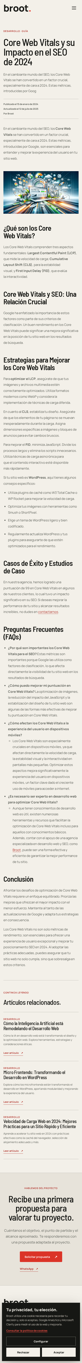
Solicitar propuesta (41, 1256)
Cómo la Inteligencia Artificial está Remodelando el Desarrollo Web (33, 1025)
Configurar (41, 1341)
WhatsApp (29, 1269)
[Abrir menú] (74, 7)
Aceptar (59, 1352)
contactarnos (48, 612)
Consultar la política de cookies (26, 1330)
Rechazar (23, 1352)
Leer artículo (13, 1053)
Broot (17, 850)
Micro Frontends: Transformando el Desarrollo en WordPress (34, 1074)
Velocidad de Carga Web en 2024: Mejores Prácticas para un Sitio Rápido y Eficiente (40, 1123)
